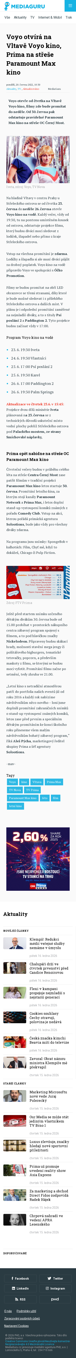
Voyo (12, 782)
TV (32, 17)
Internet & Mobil (50, 17)
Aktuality (20, 17)
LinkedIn (23, 1288)
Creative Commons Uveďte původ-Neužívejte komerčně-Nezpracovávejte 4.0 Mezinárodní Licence (37, 1343)
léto (45, 798)
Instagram (57, 1288)
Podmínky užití (26, 1311)
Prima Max (54, 782)
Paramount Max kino (23, 798)
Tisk (69, 17)
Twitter (58, 1278)
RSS (23, 1299)
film (55, 798)
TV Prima (32, 790)
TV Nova (15, 790)
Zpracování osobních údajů (22, 1318)
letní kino (15, 806)
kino (24, 782)
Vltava (37, 782)
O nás (8, 1311)
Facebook (22, 1278)
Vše (7, 17)
